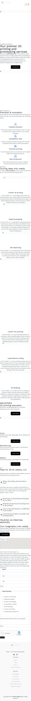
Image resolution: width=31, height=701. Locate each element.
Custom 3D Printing (10, 609)
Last (3, 581)
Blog (15, 662)
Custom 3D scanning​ (15, 332)
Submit (2, 637)
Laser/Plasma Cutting (16, 358)
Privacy (15, 665)
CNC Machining (15, 248)
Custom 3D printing (15, 193)
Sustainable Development (12, 611)
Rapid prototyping (15, 219)
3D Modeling (15, 388)
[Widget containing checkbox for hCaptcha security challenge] (11, 633)
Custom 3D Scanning (10, 596)
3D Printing (15, 676)
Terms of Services (15, 667)
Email (2, 586)
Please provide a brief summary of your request (13, 618)
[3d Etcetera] (6, 4)
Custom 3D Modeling (10, 601)
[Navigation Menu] (26, 4)
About (15, 660)
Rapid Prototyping (15, 686)
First (3, 576)
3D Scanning (15, 679)
